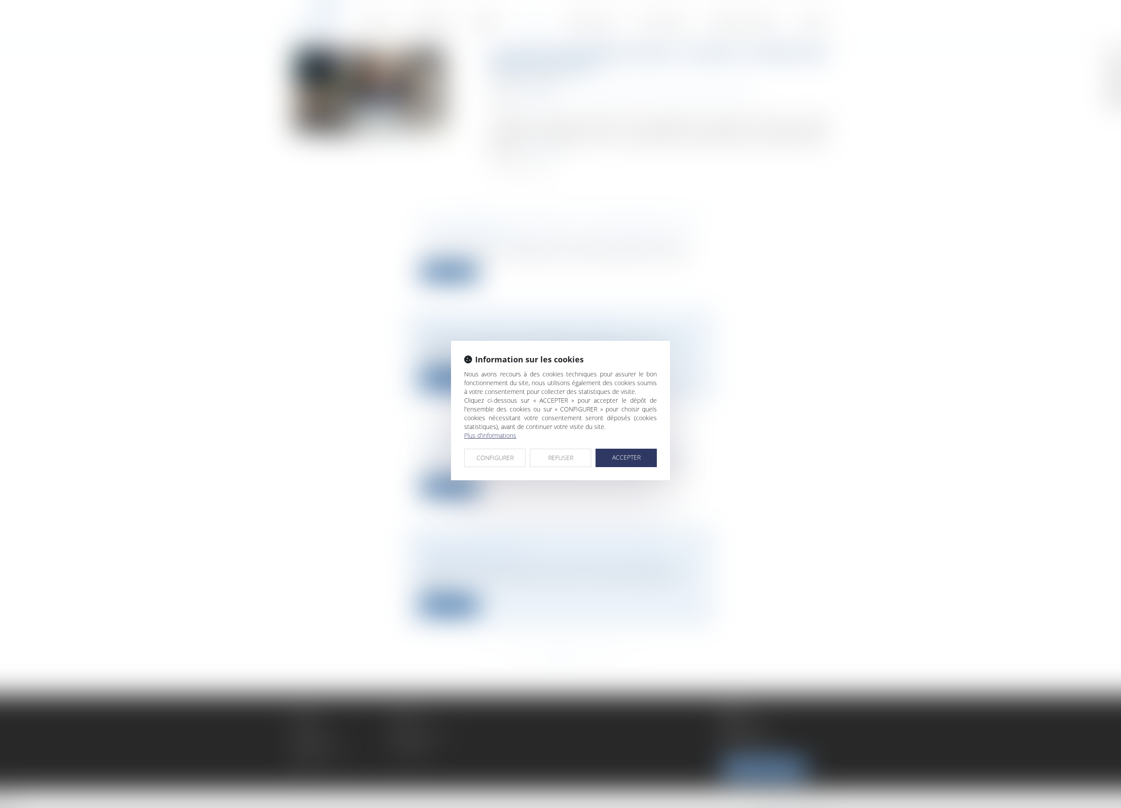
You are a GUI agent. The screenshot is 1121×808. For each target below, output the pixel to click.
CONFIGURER (495, 458)
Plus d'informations (490, 435)
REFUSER (560, 458)
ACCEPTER (626, 457)
